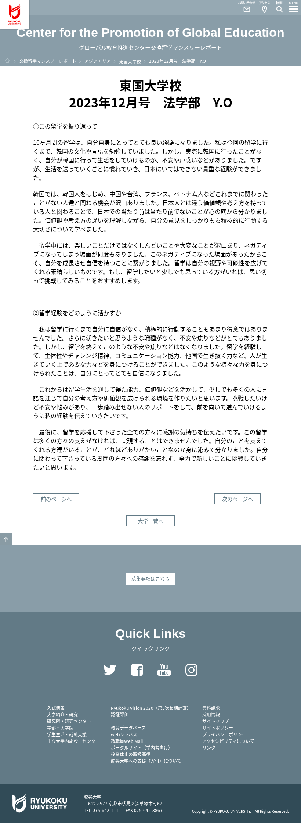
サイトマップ (215, 721)
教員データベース (128, 728)
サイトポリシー (217, 728)
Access (264, 7)
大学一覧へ (150, 521)
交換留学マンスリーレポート (47, 61)
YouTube (164, 669)
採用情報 (211, 714)
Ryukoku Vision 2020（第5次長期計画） (151, 708)
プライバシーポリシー (224, 734)
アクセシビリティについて (228, 741)
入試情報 (56, 708)
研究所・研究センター (69, 721)
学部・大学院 (60, 728)
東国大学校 (130, 61)
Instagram (191, 669)
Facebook (137, 669)
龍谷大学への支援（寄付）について (146, 761)
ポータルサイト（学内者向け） (142, 747)
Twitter (109, 669)
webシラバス (124, 734)
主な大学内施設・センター (73, 741)
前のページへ (56, 499)
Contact (243, 7)
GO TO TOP (6, 539)
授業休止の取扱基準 (130, 754)
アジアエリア (97, 61)
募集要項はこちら (150, 578)
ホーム (7, 60)
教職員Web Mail (127, 741)
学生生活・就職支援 (67, 734)
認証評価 (119, 714)
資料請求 (211, 708)
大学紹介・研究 (62, 714)
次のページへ (237, 499)
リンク (208, 747)
